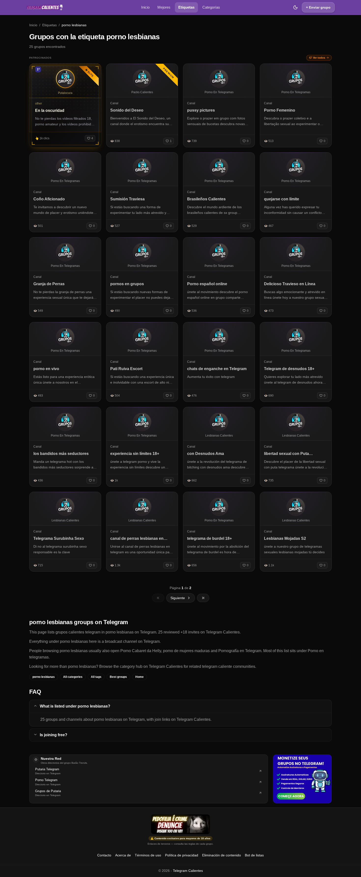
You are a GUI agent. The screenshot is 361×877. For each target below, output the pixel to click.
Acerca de (123, 855)
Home (139, 677)
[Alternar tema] (295, 7)
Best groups (118, 677)
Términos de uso (148, 855)
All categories (73, 677)
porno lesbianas (43, 677)
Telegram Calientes (188, 871)
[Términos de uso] (180, 824)
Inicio (145, 7)
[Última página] (203, 598)
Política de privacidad (181, 855)
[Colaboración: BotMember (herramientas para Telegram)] (302, 779)
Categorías (211, 7)
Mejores (163, 7)
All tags (96, 677)
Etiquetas (186, 7)
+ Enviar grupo (318, 7)
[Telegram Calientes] (44, 7)
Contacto (104, 855)
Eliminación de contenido (221, 855)
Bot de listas (254, 855)
